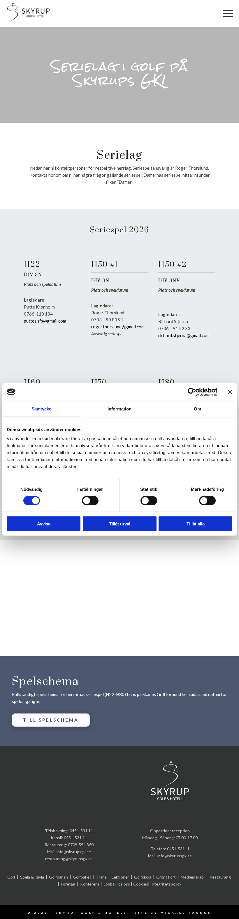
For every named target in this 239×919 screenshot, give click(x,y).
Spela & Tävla (32, 876)
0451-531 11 (81, 830)
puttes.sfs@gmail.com (45, 320)
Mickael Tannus (186, 912)
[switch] (90, 500)
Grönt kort (166, 876)
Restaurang (220, 876)
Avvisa (43, 523)
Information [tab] (119, 408)
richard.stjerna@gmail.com (184, 335)
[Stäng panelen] (230, 392)
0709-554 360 (81, 844)
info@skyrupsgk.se (74, 851)
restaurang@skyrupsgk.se (69, 858)
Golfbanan (58, 876)
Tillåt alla (196, 523)
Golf (11, 876)
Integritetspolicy (165, 883)
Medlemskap (192, 876)
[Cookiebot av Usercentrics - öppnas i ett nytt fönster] (191, 391)
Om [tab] (197, 408)
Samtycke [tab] (41, 408)
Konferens (90, 883)
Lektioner (120, 876)
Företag (68, 883)
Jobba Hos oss (117, 883)
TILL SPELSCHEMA (51, 720)
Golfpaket (82, 876)
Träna (101, 876)
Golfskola (142, 876)
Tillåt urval (119, 523)
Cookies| (141, 883)
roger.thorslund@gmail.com (118, 326)
